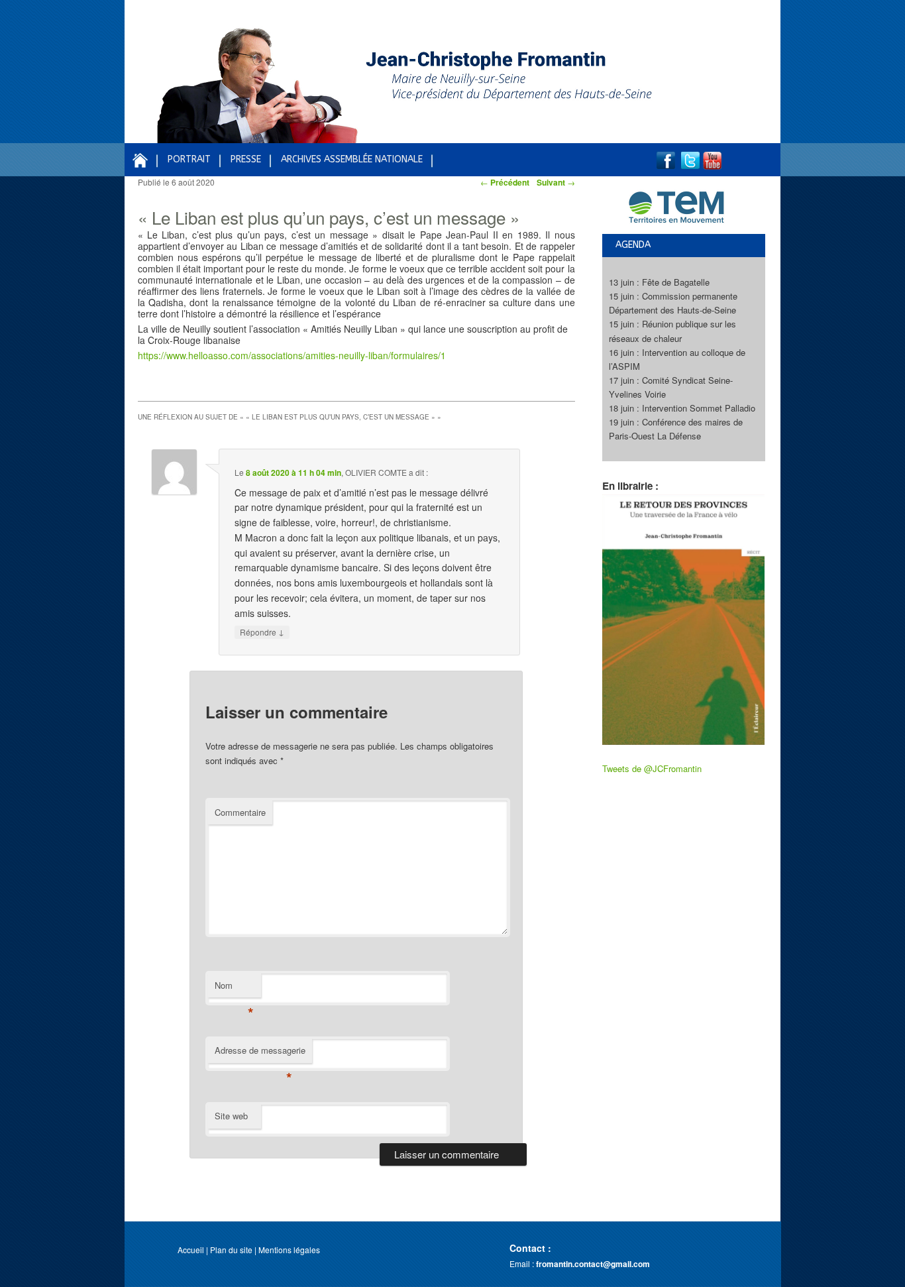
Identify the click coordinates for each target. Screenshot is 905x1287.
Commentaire (240, 812)
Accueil (191, 1249)
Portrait (189, 159)
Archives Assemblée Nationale (352, 159)
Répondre (262, 632)
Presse (246, 159)
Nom (234, 988)
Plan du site (231, 1249)
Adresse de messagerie (260, 1053)
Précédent (504, 182)
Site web (231, 1115)
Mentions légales (289, 1249)
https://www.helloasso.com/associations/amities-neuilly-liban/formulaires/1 (292, 355)
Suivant (556, 182)
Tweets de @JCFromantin (652, 768)
